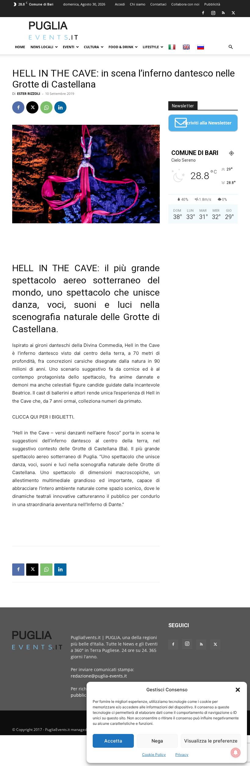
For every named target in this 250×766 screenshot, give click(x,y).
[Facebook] (203, 13)
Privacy (181, 754)
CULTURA (91, 47)
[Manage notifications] (236, 752)
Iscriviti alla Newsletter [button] (207, 123)
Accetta (113, 741)
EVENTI (68, 47)
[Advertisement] (166, 30)
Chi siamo (137, 4)
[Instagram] (213, 13)
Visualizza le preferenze (211, 741)
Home (20, 47)
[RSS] (223, 13)
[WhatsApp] (46, 107)
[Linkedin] (60, 107)
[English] (187, 47)
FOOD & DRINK (121, 47)
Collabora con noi (185, 4)
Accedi (120, 4)
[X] (233, 13)
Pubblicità (212, 4)
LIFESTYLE (151, 47)
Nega (157, 741)
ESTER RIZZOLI (28, 93)
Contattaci (158, 4)
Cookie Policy (154, 754)
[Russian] (201, 47)
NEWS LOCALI (41, 47)
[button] (238, 690)
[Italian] (173, 47)
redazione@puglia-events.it (99, 676)
